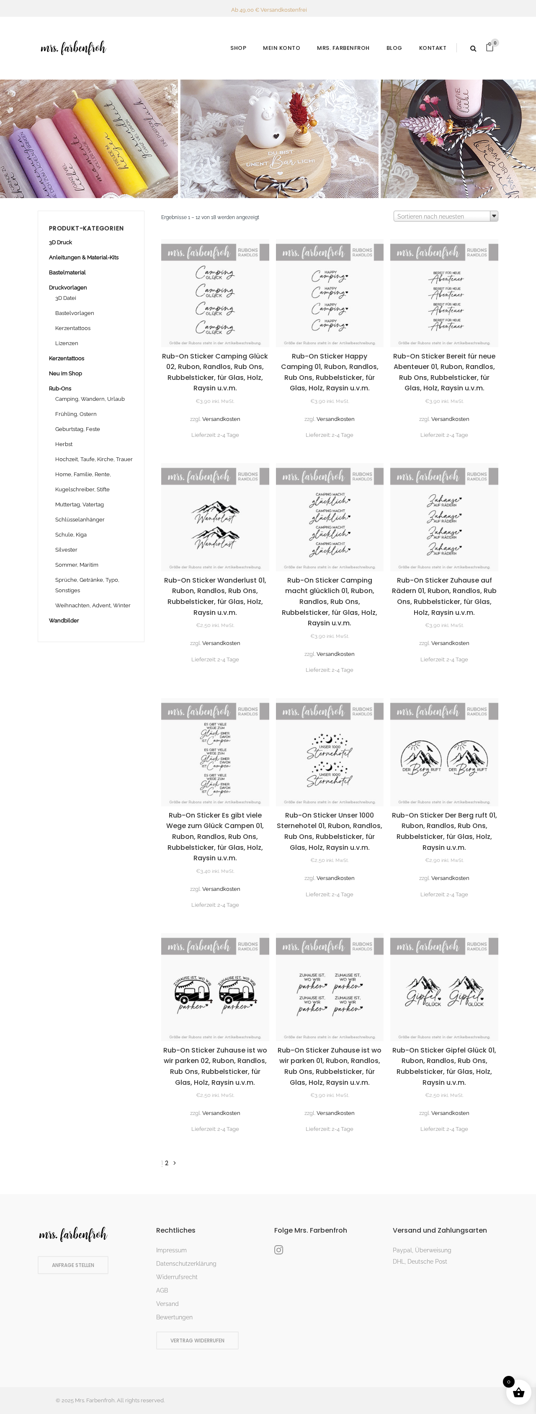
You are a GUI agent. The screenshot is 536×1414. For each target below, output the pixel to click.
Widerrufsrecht (177, 1277)
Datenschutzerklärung (186, 1263)
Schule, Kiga (71, 535)
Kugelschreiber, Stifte (82, 489)
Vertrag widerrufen (197, 1340)
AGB (162, 1290)
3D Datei (65, 298)
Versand (167, 1303)
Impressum (171, 1250)
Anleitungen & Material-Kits (84, 257)
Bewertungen (174, 1317)
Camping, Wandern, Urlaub (90, 399)
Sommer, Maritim (76, 565)
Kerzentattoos (72, 328)
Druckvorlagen (68, 287)
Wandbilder (64, 620)
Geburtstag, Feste (77, 429)
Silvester (66, 550)
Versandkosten (221, 419)
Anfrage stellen (73, 1265)
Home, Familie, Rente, (83, 474)
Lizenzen (66, 343)
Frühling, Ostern (76, 414)
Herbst (63, 444)
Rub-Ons (60, 388)
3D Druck (60, 242)
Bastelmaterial (67, 272)
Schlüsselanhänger (80, 519)
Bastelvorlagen (74, 313)
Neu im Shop (65, 373)
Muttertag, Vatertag (79, 504)
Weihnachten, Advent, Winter (93, 605)
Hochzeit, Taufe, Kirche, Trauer (94, 459)
